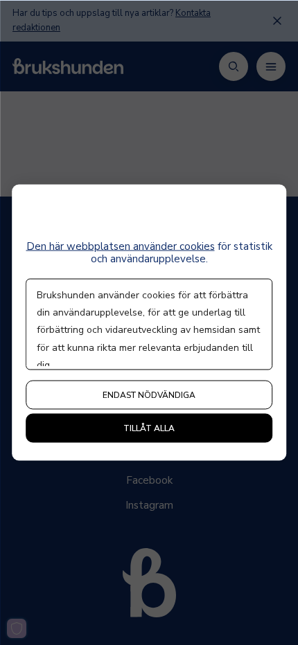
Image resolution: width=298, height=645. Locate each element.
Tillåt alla (149, 428)
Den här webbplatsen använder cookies (120, 246)
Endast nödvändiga (149, 395)
